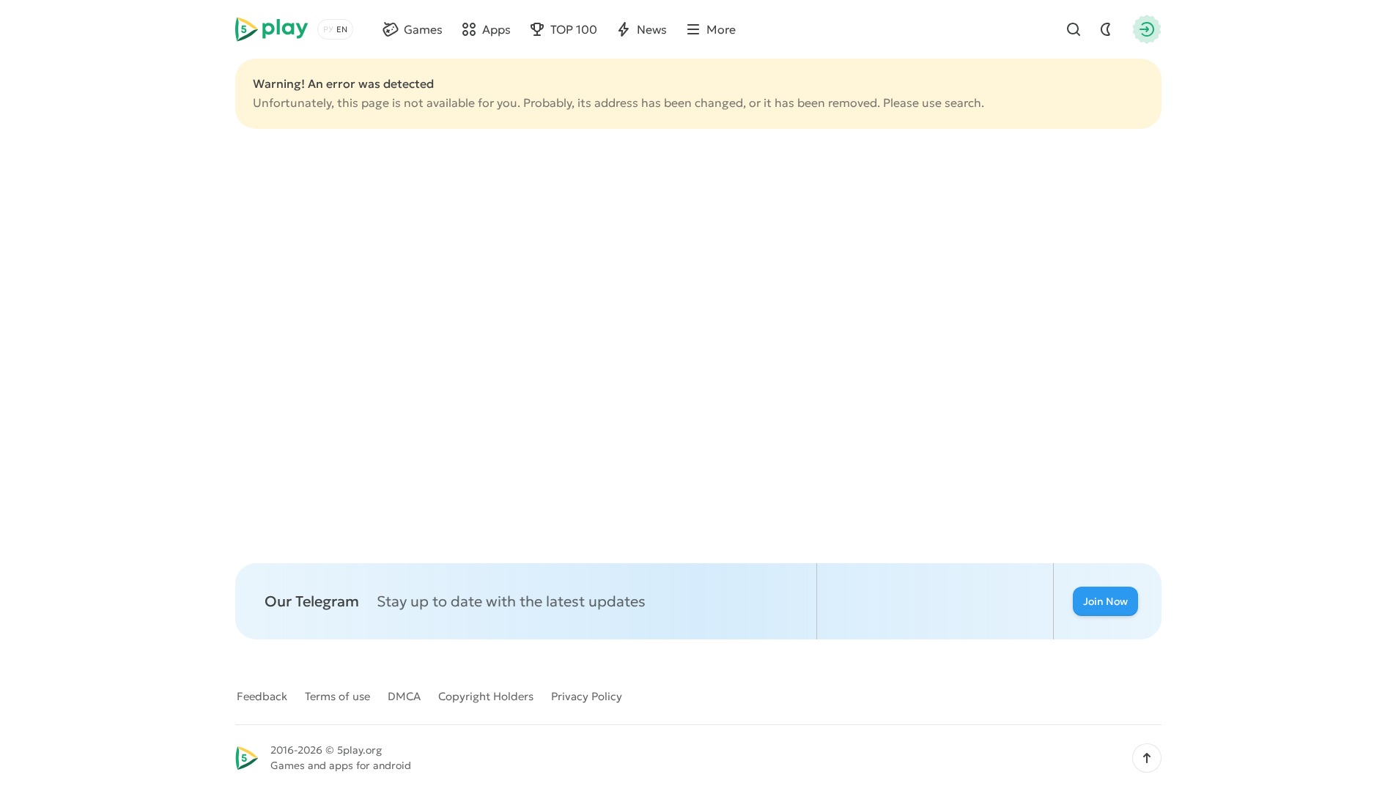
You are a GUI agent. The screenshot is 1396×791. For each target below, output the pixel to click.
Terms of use (337, 696)
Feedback (262, 696)
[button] (1147, 758)
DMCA (404, 696)
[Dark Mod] (1105, 29)
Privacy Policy (586, 696)
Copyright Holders (485, 696)
